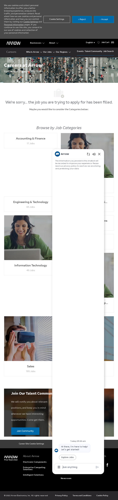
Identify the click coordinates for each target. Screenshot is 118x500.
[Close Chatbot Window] (99, 154)
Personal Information (14, 25)
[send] (97, 467)
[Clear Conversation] (88, 154)
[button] (90, 43)
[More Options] (59, 467)
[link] (11, 458)
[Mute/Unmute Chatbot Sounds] (94, 154)
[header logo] (13, 43)
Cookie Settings (30, 22)
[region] (78, 310)
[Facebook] (107, 465)
